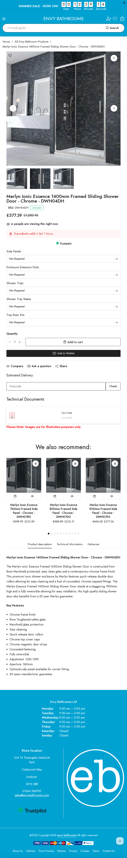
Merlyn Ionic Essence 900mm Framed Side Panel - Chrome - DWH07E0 (103, 511)
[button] (4, 19)
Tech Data (66, 413)
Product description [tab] (40, 544)
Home (6, 41)
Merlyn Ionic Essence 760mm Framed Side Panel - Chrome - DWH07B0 (24, 511)
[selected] (15, 496)
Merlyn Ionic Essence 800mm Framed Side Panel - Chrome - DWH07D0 (63, 511)
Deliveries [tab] (93, 544)
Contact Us (109, 851)
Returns (61, 851)
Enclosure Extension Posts (22, 267)
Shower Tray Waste (18, 299)
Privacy (73, 851)
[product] (114, 58)
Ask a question (41, 366)
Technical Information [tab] (70, 544)
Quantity (12, 334)
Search (114, 28)
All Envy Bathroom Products (31, 41)
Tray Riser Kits (15, 315)
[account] (108, 18)
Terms (96, 851)
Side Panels (13, 251)
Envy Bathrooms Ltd (63, 702)
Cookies (84, 851)
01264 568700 (31, 791)
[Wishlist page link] (115, 19)
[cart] (122, 19)
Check (113, 386)
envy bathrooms (66, 835)
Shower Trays (14, 283)
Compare (17, 366)
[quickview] (32, 496)
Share (63, 366)
